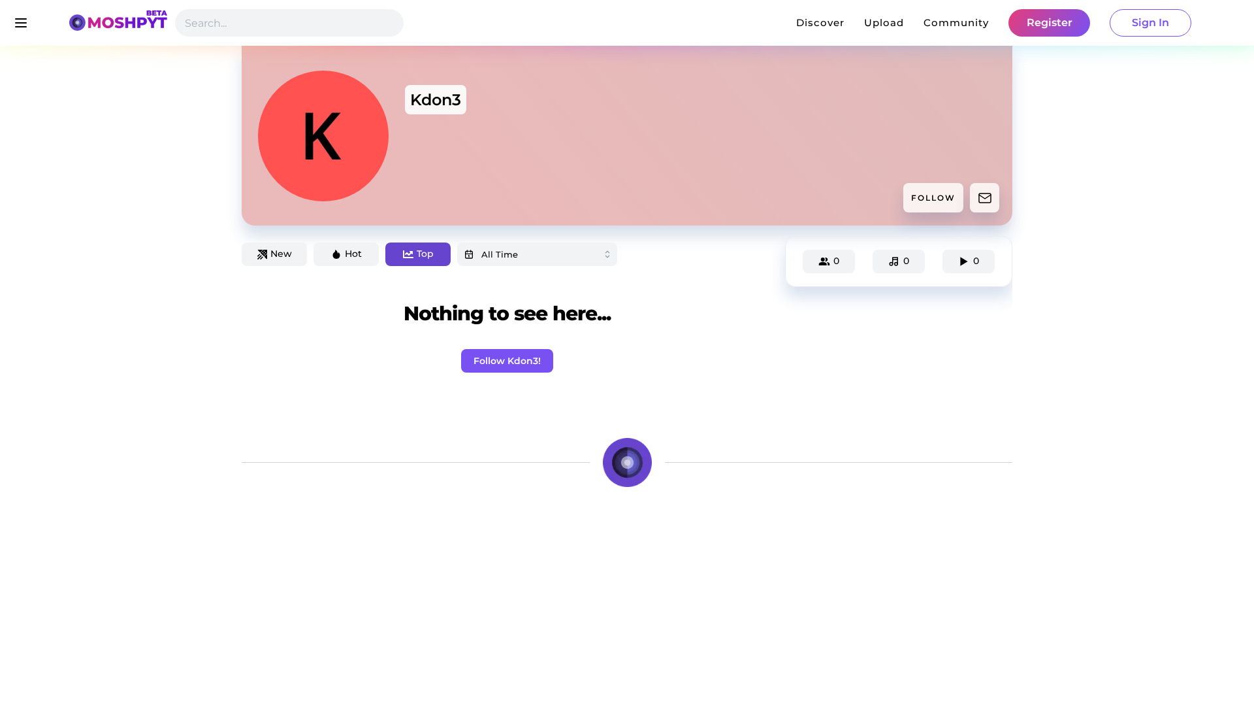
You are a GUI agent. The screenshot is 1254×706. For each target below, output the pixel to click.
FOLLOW (933, 198)
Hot (353, 254)
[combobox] (537, 254)
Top (425, 254)
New (281, 254)
